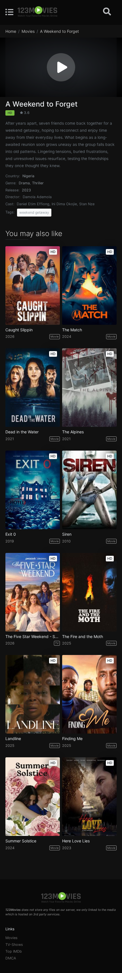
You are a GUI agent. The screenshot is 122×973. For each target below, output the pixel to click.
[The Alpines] (89, 387)
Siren (66, 534)
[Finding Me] (89, 694)
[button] (61, 67)
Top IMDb (13, 951)
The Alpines (73, 432)
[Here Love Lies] (89, 796)
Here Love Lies (76, 841)
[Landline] (32, 694)
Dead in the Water (22, 432)
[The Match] (89, 285)
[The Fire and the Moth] (89, 592)
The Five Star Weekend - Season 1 (32, 636)
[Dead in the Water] (32, 387)
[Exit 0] (32, 490)
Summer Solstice (20, 841)
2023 (26, 190)
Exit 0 (10, 534)
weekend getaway (34, 212)
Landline (13, 738)
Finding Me (72, 738)
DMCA (10, 958)
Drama (24, 183)
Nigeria (28, 176)
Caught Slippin (19, 330)
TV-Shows (14, 944)
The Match (72, 330)
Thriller (38, 183)
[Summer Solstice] (32, 796)
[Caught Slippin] (32, 285)
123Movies (13, 910)
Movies (11, 938)
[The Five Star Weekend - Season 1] (32, 592)
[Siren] (89, 490)
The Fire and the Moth (82, 636)
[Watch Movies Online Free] (37, 12)
